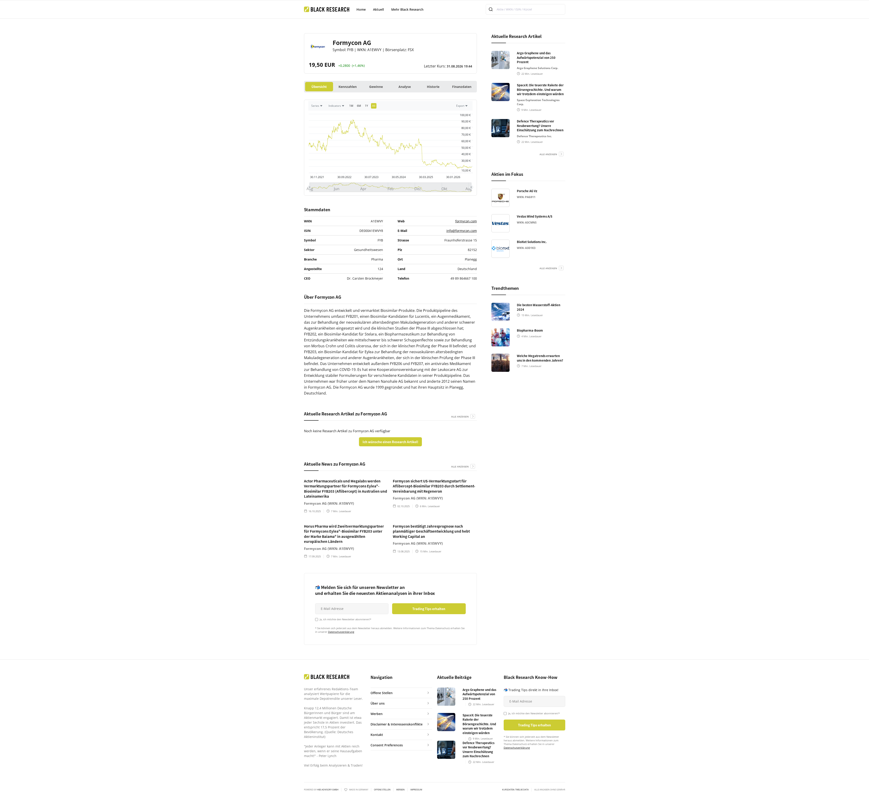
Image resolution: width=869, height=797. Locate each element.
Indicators (335, 106)
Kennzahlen (348, 86)
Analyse (404, 86)
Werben (400, 789)
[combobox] (525, 9)
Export (460, 106)
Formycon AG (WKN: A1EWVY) (329, 503)
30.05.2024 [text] (399, 177)
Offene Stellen (382, 789)
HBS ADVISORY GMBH (328, 789)
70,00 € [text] (466, 135)
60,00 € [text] (466, 141)
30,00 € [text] (466, 161)
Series (315, 106)
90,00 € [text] (466, 121)
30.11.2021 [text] (317, 177)
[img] (390, 143)
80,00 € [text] (466, 128)
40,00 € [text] (466, 154)
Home (361, 9)
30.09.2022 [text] (344, 177)
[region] (390, 107)
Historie (433, 86)
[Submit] (491, 9)
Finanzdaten (461, 86)
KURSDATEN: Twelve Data (515, 789)
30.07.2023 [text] (371, 177)
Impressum (416, 789)
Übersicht (319, 86)
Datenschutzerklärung (341, 631)
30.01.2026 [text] (453, 177)
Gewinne (376, 86)
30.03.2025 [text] (426, 177)
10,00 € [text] (466, 170)
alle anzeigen (460, 416)
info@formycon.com (461, 230)
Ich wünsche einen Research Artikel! (390, 441)
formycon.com (466, 221)
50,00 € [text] (466, 148)
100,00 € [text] (465, 115)
